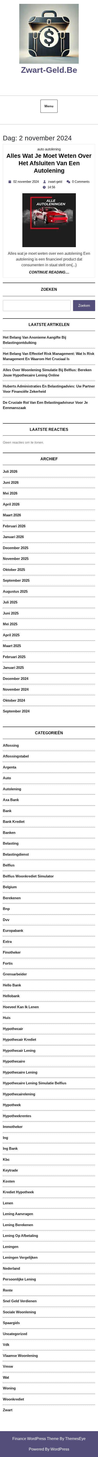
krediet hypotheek (18, 1192)
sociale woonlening (19, 1312)
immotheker (13, 1127)
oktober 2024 (14, 700)
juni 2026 (11, 482)
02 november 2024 (26, 181)
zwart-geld (55, 181)
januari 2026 (13, 537)
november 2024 (16, 689)
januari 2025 (13, 668)
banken (9, 833)
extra (7, 941)
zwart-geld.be (49, 69)
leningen (10, 1247)
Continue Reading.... (49, 272)
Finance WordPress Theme (35, 1439)
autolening (12, 789)
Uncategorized (15, 1334)
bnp (6, 909)
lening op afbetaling (20, 1236)
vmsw (8, 1366)
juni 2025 (11, 613)
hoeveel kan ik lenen (21, 1007)
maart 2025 (12, 646)
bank (7, 811)
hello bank (12, 985)
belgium (10, 887)
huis (6, 1018)
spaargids (11, 1323)
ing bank (10, 1148)
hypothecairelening (19, 1094)
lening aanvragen (18, 1214)
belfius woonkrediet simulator (28, 876)
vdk (6, 1345)
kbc (6, 1159)
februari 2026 (14, 526)
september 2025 (16, 580)
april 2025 (11, 635)
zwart (7, 1410)
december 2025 (15, 548)
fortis (8, 963)
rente (8, 1290)
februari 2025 (14, 657)
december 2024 (15, 679)
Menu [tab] (49, 106)
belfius (9, 865)
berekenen (12, 898)
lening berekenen (18, 1225)
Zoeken (49, 289)
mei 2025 (10, 624)
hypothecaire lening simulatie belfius (34, 1083)
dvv (6, 920)
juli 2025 (10, 602)
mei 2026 (10, 493)
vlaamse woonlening (20, 1356)
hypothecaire (14, 1061)
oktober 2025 (14, 570)
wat (6, 1377)
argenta (9, 767)
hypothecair (13, 1029)
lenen (8, 1203)
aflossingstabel (16, 756)
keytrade (10, 1170)
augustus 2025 (15, 591)
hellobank (11, 996)
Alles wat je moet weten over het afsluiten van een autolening (49, 164)
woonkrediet (13, 1399)
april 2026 (11, 504)
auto (7, 778)
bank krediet (13, 822)
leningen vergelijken (20, 1257)
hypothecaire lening (20, 1072)
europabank (13, 930)
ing (5, 1138)
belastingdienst (16, 854)
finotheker (12, 952)
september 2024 (16, 711)
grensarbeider (15, 974)
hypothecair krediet (19, 1039)
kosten (9, 1181)
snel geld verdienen (20, 1301)
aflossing (11, 745)
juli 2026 (10, 471)
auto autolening (49, 149)
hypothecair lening (19, 1050)
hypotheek (12, 1105)
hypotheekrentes (17, 1116)
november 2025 (16, 559)
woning (9, 1388)
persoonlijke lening (19, 1279)
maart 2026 (12, 515)
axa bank (11, 800)
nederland (11, 1268)
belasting (11, 843)
